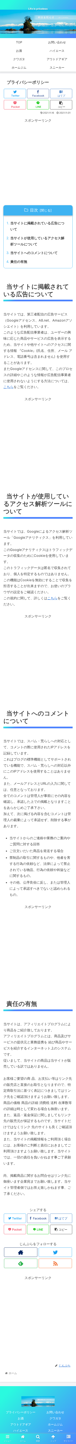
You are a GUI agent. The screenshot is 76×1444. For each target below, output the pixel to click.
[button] (68, 777)
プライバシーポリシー (20, 1412)
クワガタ (55, 1418)
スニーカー (55, 1430)
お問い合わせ (55, 1412)
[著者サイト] (20, 1252)
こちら (8, 387)
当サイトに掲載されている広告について (37, 226)
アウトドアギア (20, 1424)
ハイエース (20, 1430)
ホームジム (55, 1424)
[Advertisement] (38, 161)
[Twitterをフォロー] (55, 1252)
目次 (34, 210)
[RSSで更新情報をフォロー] (55, 1263)
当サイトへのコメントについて (34, 253)
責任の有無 (18, 261)
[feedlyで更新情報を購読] (20, 1263)
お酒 (21, 1418)
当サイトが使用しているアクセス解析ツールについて (37, 241)
